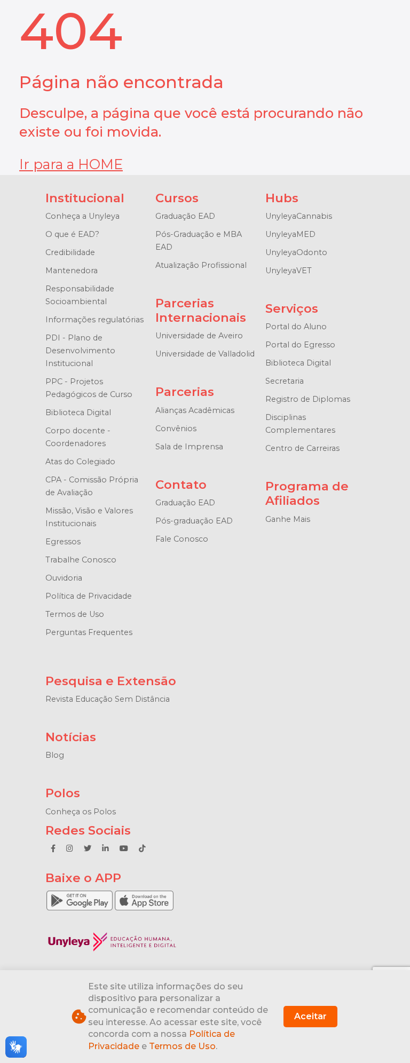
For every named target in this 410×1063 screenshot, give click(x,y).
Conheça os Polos (80, 811)
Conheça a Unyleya (82, 216)
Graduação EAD (185, 216)
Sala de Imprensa (189, 446)
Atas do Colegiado (80, 461)
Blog (54, 755)
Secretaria (284, 381)
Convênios (175, 428)
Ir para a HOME (71, 164)
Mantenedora (71, 270)
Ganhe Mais (287, 519)
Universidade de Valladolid (205, 354)
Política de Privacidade (88, 596)
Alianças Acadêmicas (194, 410)
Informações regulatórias (94, 319)
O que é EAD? (72, 234)
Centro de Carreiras (302, 448)
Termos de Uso (74, 614)
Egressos (63, 541)
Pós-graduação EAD (194, 521)
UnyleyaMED (290, 234)
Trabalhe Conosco (80, 560)
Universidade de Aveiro (199, 335)
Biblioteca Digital (78, 412)
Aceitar (310, 1016)
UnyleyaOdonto (296, 252)
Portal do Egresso (300, 345)
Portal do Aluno (296, 326)
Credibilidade (70, 252)
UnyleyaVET (288, 270)
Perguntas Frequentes (88, 632)
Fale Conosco (181, 539)
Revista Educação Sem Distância (107, 699)
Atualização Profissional (201, 265)
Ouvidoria (63, 578)
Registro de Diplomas (307, 399)
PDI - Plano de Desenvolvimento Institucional (80, 350)
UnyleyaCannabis (298, 216)
